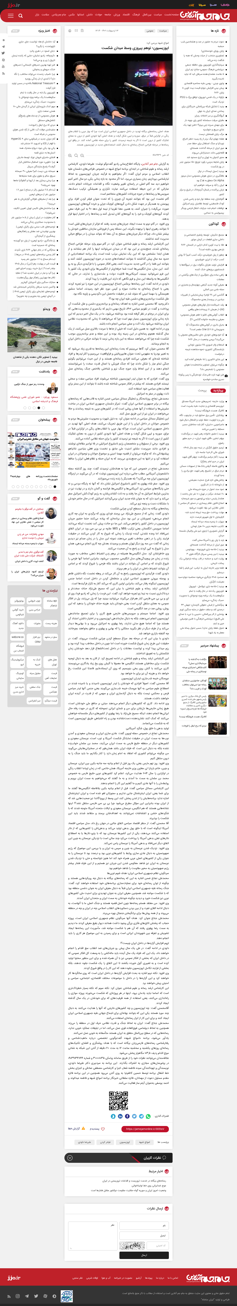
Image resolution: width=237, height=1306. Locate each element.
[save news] (82, 31)
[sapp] (3, 67)
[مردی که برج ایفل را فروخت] (216, 729)
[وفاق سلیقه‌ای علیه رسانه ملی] (40, 388)
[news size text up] (70, 156)
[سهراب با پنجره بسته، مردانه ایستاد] (51, 538)
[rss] (3, 74)
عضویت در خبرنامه (123, 1278)
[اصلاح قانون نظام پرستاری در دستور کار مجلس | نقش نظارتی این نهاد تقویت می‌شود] (51, 517)
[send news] (76, 31)
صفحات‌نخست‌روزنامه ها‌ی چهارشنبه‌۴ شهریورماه (34, 477)
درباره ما (160, 1278)
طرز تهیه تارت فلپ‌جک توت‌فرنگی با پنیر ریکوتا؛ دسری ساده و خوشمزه (201, 377)
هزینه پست (51, 623)
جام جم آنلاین (150, 164)
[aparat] (3, 61)
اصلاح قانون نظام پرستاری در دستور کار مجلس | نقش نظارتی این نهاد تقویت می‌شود (27, 522)
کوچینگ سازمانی (20, 675)
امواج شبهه (144, 1142)
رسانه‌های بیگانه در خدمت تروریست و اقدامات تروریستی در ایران (134, 1181)
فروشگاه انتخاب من (19, 648)
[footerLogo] (208, 1278)
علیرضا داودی (84, 1142)
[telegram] (3, 47)
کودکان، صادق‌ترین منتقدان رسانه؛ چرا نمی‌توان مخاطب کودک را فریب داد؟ (194, 685)
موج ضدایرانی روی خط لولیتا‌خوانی (149, 1186)
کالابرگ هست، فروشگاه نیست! (192, 717)
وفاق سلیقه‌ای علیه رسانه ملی (17, 384)
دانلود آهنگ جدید (18, 625)
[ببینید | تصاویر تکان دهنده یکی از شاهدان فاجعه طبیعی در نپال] (34, 335)
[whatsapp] (148, 1116)
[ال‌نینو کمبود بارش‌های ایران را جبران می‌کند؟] (51, 574)
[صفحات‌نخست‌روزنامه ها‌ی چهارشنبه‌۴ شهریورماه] (34, 450)
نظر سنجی (77, 1278)
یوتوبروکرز (19, 601)
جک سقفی (35, 687)
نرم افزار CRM (36, 639)
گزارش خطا (74, 1129)
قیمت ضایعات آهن (51, 675)
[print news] (70, 31)
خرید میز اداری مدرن (18, 689)
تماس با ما (173, 1278)
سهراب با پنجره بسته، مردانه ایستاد (28, 543)
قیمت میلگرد (50, 701)
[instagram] (3, 41)
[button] (43, 408)
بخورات (37, 623)
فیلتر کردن (105, 1142)
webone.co (18, 637)
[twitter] (3, 54)
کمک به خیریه (36, 662)
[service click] (192, 5)
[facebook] (127, 1116)
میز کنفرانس (34, 701)
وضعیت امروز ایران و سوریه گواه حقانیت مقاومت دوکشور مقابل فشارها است (128, 1191)
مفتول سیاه (35, 673)
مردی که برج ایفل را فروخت (194, 726)
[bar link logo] (13, 6)
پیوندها (148, 1278)
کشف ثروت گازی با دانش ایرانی (29, 561)
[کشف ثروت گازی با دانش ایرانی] (51, 556)
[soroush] (113, 1116)
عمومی (150, 31)
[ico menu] (11, 15)
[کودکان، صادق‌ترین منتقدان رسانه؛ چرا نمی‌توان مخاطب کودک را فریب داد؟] (216, 684)
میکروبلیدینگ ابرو (17, 662)
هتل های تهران (52, 662)
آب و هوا (106, 1278)
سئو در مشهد (51, 637)
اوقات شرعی (92, 1278)
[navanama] (225, 5)
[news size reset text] (76, 156)
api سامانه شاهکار (52, 603)
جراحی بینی (34, 610)
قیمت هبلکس (53, 689)
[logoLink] (205, 15)
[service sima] (202, 5)
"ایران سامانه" (208, 1300)
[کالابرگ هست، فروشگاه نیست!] (216, 707)
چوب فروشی (34, 601)
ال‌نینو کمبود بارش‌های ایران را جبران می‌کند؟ (27, 573)
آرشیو (138, 1278)
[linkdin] (120, 1116)
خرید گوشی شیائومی (18, 612)
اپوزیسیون (125, 1142)
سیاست (163, 31)
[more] (184, 645)
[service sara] (213, 5)
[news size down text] (82, 156)
